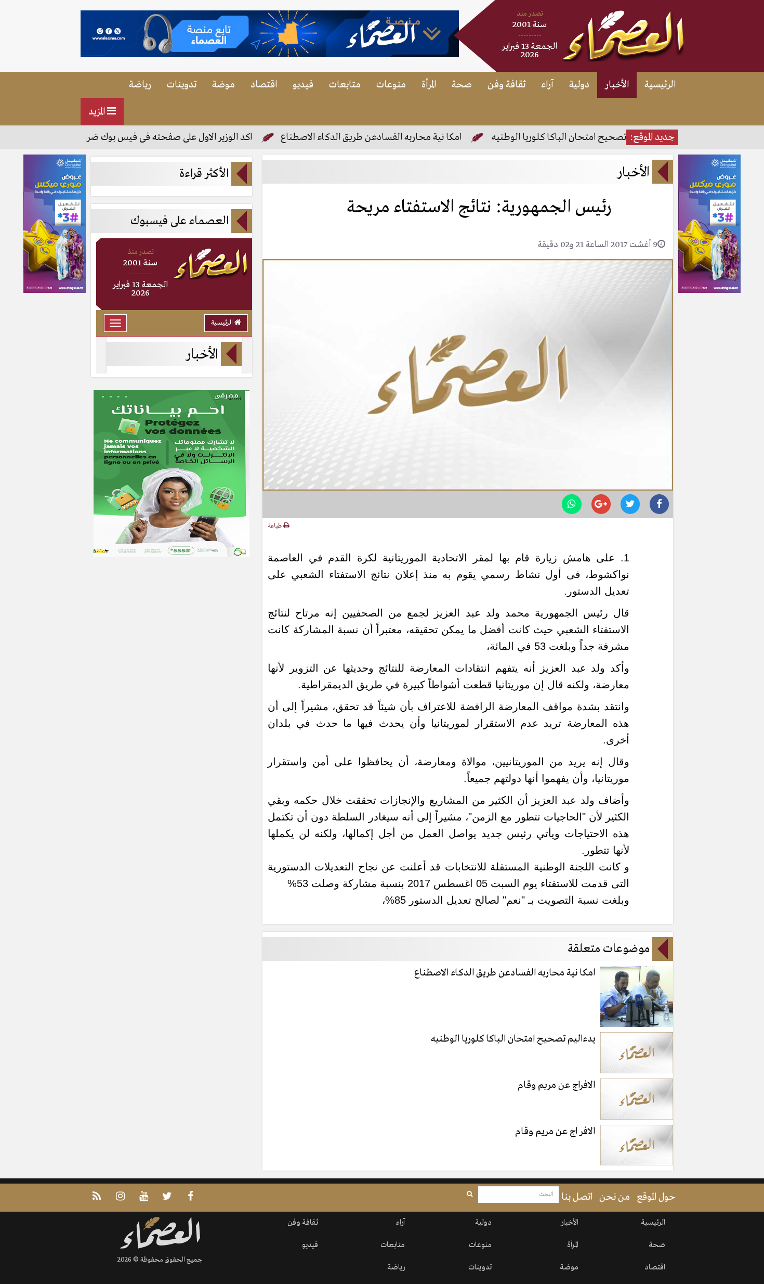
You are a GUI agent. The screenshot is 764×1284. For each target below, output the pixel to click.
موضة (223, 85)
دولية (579, 85)
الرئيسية (660, 85)
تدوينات (181, 85)
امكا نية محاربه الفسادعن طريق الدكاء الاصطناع (404, 137)
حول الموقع (656, 1197)
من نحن (614, 1197)
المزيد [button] (97, 112)
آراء (547, 85)
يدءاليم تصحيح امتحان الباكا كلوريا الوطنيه (607, 137)
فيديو (303, 85)
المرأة (428, 85)
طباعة (275, 526)
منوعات (391, 85)
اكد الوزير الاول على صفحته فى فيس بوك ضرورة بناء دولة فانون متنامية (153, 137)
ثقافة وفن (506, 85)
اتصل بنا (576, 1197)
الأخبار (617, 85)
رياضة (140, 85)
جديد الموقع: (652, 137)
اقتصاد (264, 85)
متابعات (345, 85)
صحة (462, 85)
